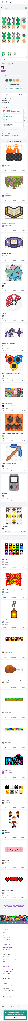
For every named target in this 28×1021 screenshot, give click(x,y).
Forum (6, 2)
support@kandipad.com (10, 986)
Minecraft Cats (6, 800)
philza (16, 75)
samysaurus (7, 862)
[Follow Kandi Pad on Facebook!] (7, 997)
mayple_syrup (8, 195)
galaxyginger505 (8, 652)
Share (15, 59)
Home (3, 5)
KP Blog (4, 961)
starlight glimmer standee (8, 343)
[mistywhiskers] (3, 226)
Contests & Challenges (8, 952)
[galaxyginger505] (3, 652)
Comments (20, 94)
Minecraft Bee (5, 526)
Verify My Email (6, 939)
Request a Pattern (7, 978)
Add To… (23, 59)
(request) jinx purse (7, 770)
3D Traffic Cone (6, 163)
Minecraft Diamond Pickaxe (9, 463)
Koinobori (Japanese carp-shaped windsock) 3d (13, 590)
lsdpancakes (7, 892)
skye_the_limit (8, 742)
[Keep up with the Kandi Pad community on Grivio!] (10, 997)
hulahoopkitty (7, 375)
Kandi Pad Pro (7, 937)
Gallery (6, 5)
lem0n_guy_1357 (8, 772)
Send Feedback (6, 988)
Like (6, 59)
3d (8, 75)
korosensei (7, 682)
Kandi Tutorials (6, 954)
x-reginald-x (7, 802)
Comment (14, 170)
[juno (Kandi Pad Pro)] (3, 286)
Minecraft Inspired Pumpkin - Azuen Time (12, 433)
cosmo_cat (7, 832)
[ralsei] (3, 466)
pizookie (6, 315)
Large (7, 120)
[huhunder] (3, 592)
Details (7, 94)
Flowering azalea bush (7, 193)
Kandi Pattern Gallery (8, 969)
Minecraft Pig (5, 860)
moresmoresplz (8, 165)
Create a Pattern (7, 976)
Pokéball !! (4, 313)
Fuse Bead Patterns (7, 971)
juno (6, 285)
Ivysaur (4, 283)
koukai (9, 5)
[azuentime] (3, 436)
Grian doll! (4, 830)
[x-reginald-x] (3, 803)
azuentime (7, 435)
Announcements (6, 949)
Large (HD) (9, 116)
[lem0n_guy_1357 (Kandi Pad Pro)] (3, 773)
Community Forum (7, 947)
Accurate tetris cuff (7, 740)
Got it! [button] (15, 1017)
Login (4, 932)
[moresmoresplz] (3, 166)
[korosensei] (3, 682)
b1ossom (6, 562)
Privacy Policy (6, 993)
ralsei (6, 466)
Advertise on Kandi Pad (8, 990)
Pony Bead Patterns (7, 973)
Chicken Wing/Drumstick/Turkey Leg (11, 680)
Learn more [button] (21, 1014)
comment (24, 288)
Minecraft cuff (5, 710)
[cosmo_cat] (3, 833)
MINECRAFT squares (7, 403)
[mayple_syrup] (3, 196)
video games (20, 75)
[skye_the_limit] (3, 742)
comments (23, 197)
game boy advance (6, 253)
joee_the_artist (8, 712)
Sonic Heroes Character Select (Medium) (12, 373)
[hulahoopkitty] (3, 376)
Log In (24, 2)
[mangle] (3, 256)
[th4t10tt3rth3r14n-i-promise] (3, 406)
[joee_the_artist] (3, 712)
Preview (9, 125)
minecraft (11, 75)
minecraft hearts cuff (7, 890)
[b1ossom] (3, 562)
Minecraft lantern (6, 620)
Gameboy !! (5, 493)
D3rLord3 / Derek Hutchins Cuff (10, 650)
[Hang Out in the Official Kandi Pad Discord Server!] (4, 997)
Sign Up (4, 935)
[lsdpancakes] (3, 893)
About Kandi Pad (7, 956)
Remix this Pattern (7, 133)
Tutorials (10, 2)
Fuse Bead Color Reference (9, 959)
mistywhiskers (8, 225)
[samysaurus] (3, 863)
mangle (6, 255)
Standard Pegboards (13, 111)
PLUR (14, 922)
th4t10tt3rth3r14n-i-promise (10, 405)
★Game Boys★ (6, 560)
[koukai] (2, 67)
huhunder (7, 592)
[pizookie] (3, 316)
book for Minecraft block (8, 223)
